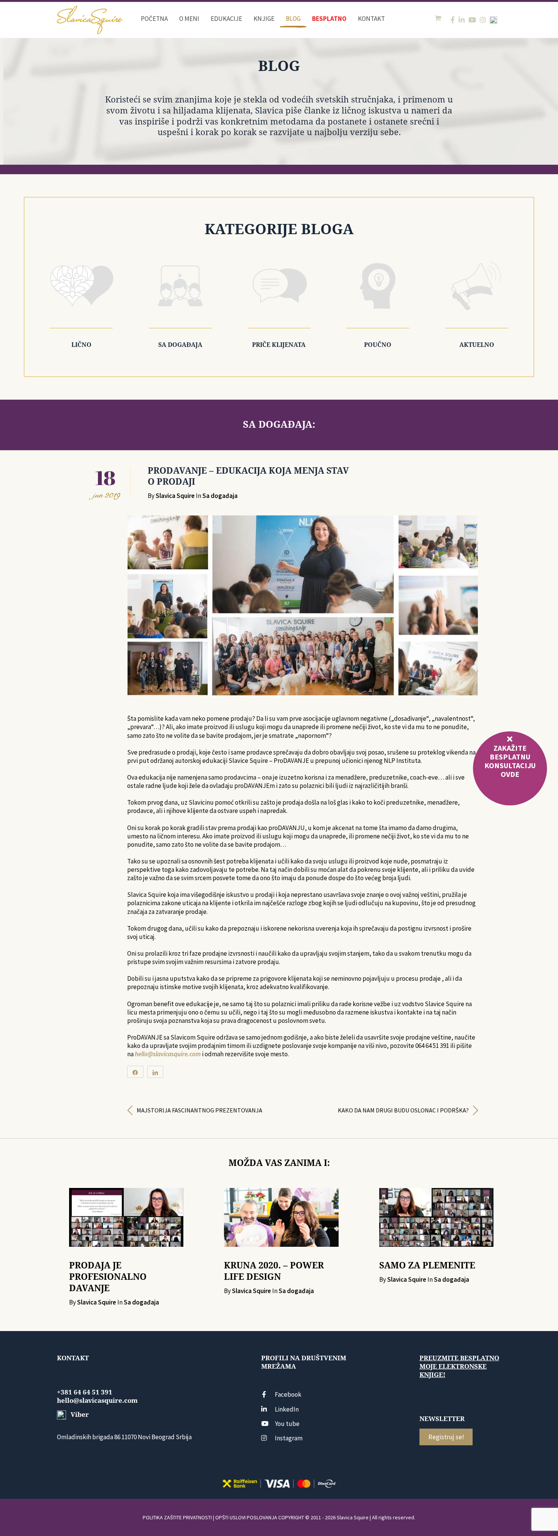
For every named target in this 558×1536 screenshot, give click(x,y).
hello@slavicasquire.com (168, 1054)
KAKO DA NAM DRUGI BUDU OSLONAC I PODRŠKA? (403, 1110)
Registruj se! (446, 1436)
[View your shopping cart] (439, 18)
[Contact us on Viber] (493, 20)
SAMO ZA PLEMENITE (427, 1265)
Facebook (288, 1394)
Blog (293, 18)
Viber (79, 1414)
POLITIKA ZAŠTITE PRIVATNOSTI (177, 1517)
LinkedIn (287, 1409)
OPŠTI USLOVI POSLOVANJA (246, 1517)
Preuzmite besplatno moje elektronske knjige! (459, 1366)
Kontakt (371, 18)
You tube (287, 1423)
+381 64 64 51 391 (84, 1392)
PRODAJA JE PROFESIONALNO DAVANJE (108, 1276)
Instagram (289, 1438)
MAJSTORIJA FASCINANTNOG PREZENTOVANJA (199, 1110)
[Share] (135, 1072)
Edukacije (226, 18)
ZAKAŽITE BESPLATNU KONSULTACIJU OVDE (510, 761)
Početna (154, 18)
